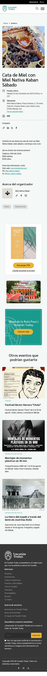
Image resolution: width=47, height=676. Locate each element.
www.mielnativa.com (19, 168)
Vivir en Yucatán (11, 587)
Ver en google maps (15, 111)
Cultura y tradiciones (13, 580)
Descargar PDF (23, 265)
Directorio (8, 590)
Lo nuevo (8, 599)
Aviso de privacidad (12, 613)
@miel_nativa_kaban (13, 174)
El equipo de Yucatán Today (15, 616)
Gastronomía (20, 207)
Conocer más (23, 332)
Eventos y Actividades (13, 583)
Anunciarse (33, 2)
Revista (8, 596)
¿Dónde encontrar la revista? (23, 271)
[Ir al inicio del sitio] (9, 11)
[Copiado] (3, 128)
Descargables (10, 593)
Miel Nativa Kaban (12, 171)
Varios (6, 207)
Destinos (8, 574)
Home (5, 23)
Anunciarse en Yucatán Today (16, 609)
